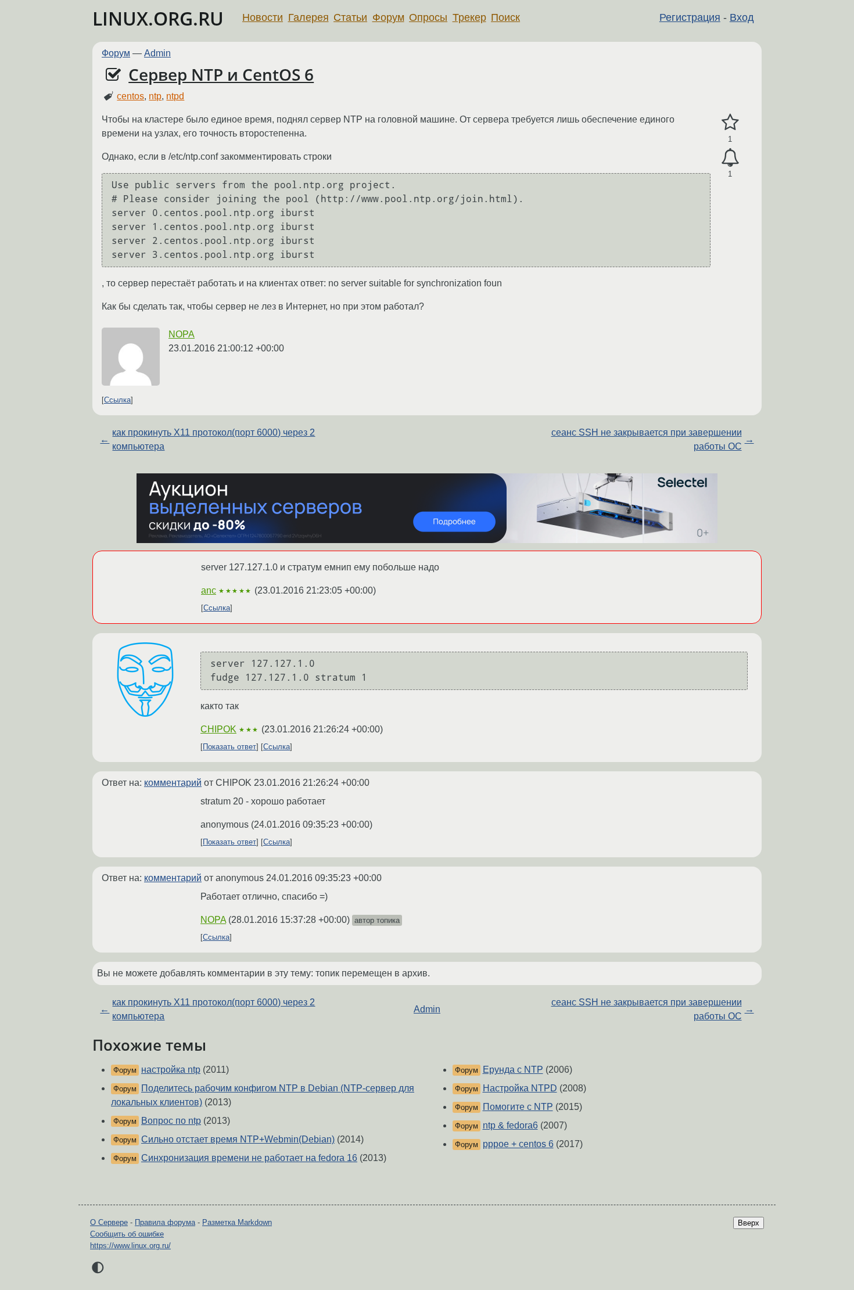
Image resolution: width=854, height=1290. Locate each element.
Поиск (505, 17)
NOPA (181, 334)
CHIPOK (218, 729)
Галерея (308, 17)
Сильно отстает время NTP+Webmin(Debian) (238, 1139)
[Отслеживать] (730, 158)
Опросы (428, 17)
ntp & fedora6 (510, 1125)
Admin (157, 53)
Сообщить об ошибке (127, 1234)
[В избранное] (730, 122)
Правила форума (165, 1222)
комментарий (173, 783)
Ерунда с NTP (513, 1070)
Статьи (350, 17)
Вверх (748, 1223)
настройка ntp (170, 1070)
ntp (155, 96)
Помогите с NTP (518, 1107)
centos (130, 96)
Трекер (469, 17)
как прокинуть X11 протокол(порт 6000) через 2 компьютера (213, 439)
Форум (388, 17)
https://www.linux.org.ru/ (130, 1245)
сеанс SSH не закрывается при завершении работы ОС (646, 439)
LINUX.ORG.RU (158, 18)
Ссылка (117, 400)
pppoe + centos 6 (518, 1144)
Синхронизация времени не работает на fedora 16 (249, 1158)
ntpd (175, 96)
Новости (262, 17)
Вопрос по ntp (171, 1121)
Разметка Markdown (237, 1222)
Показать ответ (229, 746)
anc (208, 590)
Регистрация (689, 17)
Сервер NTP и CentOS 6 (221, 74)
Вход (742, 17)
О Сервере (109, 1222)
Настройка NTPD (520, 1088)
